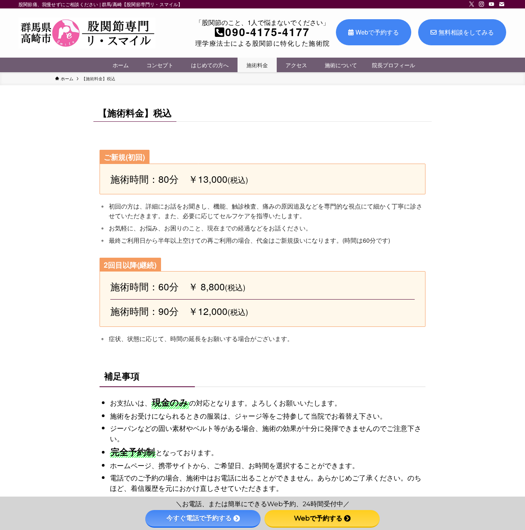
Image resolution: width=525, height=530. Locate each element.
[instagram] (482, 4)
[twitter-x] (472, 4)
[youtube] (492, 4)
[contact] (502, 4)
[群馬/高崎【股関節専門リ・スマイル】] (86, 33)
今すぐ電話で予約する (199, 518)
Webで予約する (377, 32)
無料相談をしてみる (466, 32)
